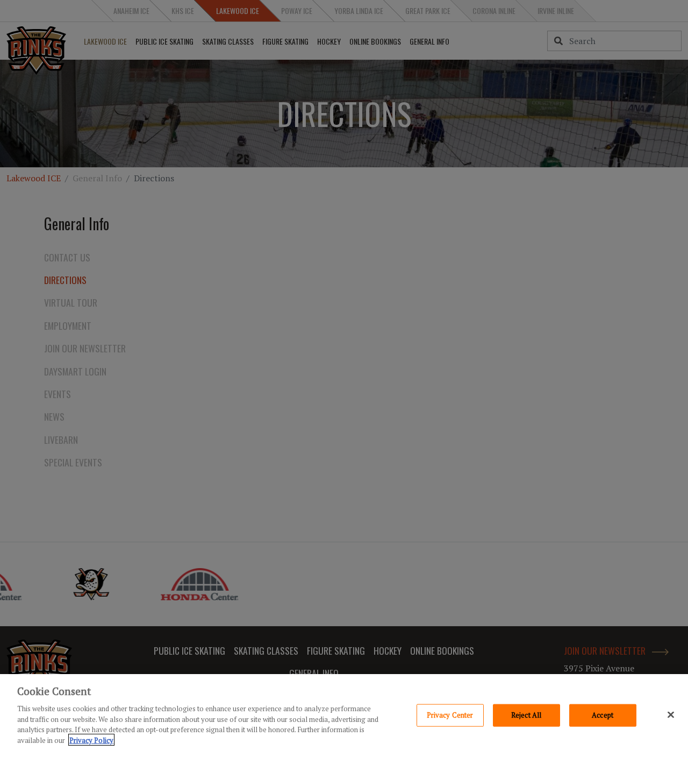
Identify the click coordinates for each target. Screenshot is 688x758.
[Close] (671, 714)
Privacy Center (450, 715)
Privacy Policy (91, 740)
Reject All (526, 715)
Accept (602, 715)
